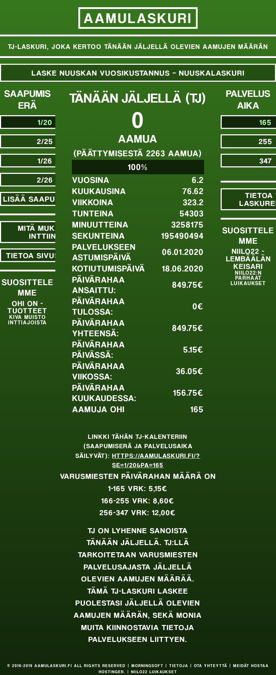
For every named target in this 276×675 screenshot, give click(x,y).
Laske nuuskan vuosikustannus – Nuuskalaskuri (138, 72)
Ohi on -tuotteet (27, 312)
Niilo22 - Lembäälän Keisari (248, 266)
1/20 (45, 122)
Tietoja (178, 665)
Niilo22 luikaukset (154, 671)
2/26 (45, 179)
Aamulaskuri (138, 17)
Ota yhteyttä (210, 665)
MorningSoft (148, 665)
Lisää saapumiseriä (45, 198)
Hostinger (111, 671)
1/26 (45, 160)
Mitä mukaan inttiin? (45, 231)
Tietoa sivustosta (45, 255)
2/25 (45, 141)
